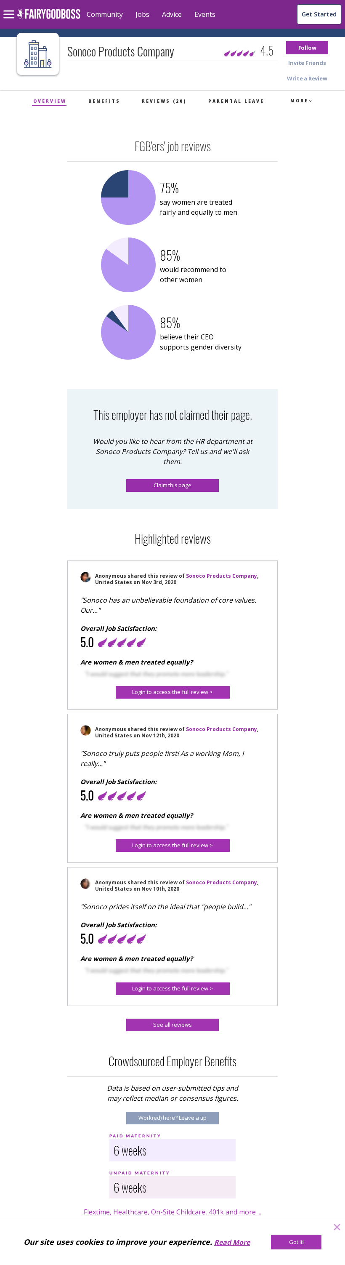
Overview (49, 101)
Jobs (142, 14)
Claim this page (172, 485)
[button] (307, 47)
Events (204, 14)
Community (105, 14)
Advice (172, 14)
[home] (48, 19)
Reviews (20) (164, 101)
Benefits (104, 101)
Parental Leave (236, 101)
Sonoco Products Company (221, 575)
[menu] (10, 8)
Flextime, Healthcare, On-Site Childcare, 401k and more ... (172, 1212)
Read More (232, 1242)
